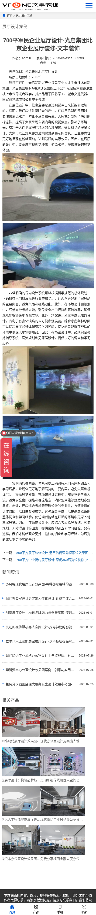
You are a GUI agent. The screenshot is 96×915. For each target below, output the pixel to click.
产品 (36, 912)
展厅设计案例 (24, 15)
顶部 (84, 912)
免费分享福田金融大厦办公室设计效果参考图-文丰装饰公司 (41, 684)
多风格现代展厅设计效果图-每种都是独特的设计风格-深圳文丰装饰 (41, 584)
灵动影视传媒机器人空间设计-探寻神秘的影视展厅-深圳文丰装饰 (41, 626)
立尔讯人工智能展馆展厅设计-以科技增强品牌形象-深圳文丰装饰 (41, 641)
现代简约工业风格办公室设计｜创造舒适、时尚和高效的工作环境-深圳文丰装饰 (41, 655)
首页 (10, 15)
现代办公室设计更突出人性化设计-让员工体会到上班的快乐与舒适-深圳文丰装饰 (41, 598)
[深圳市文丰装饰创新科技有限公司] (30, 6)
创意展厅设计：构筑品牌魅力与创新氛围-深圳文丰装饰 (41, 612)
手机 (60, 912)
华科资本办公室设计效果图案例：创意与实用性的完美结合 (41, 669)
